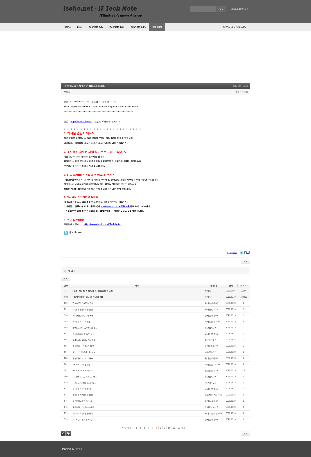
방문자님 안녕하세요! (235, 26)
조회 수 (243, 285)
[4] (101, 297)
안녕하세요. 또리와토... (84, 358)
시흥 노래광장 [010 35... (84, 383)
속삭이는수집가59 (213, 413)
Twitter (241, 252)
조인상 (67, 92)
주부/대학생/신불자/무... (84, 413)
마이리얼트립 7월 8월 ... (84, 315)
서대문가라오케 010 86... (85, 376)
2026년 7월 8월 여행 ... (84, 419)
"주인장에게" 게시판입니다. (86, 297)
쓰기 (245, 433)
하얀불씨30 (210, 328)
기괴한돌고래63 (212, 364)
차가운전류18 (211, 309)
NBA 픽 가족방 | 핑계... (83, 364)
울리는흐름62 (211, 303)
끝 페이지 (183, 428)
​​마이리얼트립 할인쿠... (83, 401)
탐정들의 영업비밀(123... (84, 340)
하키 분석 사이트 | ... (82, 321)
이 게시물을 (232, 253)
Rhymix (78, 449)
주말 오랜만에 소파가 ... (84, 395)
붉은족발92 (210, 352)
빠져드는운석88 (212, 321)
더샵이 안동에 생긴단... (84, 309)
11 (174, 428)
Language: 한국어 (240, 9)
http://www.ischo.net (81, 121)
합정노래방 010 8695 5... (85, 328)
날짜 (231, 285)
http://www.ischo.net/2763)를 (115, 206)
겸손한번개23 (211, 370)
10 (169, 428)
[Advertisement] (155, 57)
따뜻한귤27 (210, 340)
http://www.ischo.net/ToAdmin (102, 224)
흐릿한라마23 (211, 346)
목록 (245, 261)
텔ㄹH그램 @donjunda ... (85, 352)
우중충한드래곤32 (213, 395)
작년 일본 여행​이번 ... (83, 389)
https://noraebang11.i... (84, 370)
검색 (63, 433)
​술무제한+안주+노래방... (84, 346)
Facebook (245, 252)
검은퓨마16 (210, 383)
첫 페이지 (128, 428)
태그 (68, 433)
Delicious (248, 252)
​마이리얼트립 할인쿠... (83, 334)
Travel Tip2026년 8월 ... (84, 303)
